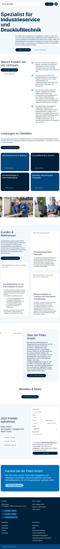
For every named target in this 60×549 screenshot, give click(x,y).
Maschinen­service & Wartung (14, 155)
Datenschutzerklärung (48, 442)
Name (33, 415)
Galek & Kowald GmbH (39, 507)
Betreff (34, 426)
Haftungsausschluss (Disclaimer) (41, 538)
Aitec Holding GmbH (38, 504)
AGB (33, 528)
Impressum (35, 525)
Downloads (5, 533)
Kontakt (4, 530)
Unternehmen (35, 409)
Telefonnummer (49, 420)
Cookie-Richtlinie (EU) (38, 533)
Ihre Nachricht (35, 431)
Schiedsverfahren (37, 540)
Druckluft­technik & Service (43, 155)
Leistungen (5, 525)
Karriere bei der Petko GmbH (24, 471)
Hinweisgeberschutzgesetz (40, 535)
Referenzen (5, 528)
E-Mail (34, 420)
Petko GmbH (36, 509)
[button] (56, 4)
